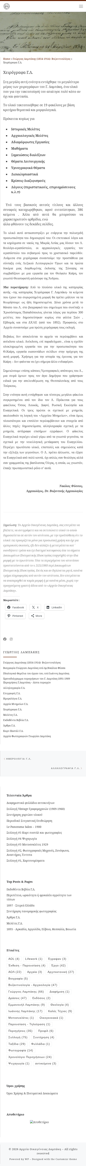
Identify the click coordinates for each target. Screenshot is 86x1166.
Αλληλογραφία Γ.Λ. (14, 688)
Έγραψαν (57, 958)
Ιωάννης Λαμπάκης (25, 1011)
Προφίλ (46, 1030)
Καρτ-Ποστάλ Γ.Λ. (13, 731)
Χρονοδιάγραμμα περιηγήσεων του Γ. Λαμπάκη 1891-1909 (36, 678)
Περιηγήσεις (20, 1030)
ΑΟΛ (15, 971)
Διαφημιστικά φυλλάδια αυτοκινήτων (31, 803)
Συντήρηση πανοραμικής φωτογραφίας (31, 911)
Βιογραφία (18, 978)
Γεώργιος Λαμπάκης (26, 991)
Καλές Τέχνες (60, 1011)
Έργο (58, 965)
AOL (14, 958)
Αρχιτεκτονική (61, 971)
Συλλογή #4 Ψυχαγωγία (22, 839)
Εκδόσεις (41, 998)
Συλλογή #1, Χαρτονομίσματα (25, 860)
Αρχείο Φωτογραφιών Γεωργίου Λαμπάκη (27, 736)
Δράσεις (17, 998)
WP (27, 1159)
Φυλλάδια (40, 1043)
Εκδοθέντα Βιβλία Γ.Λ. (16, 720)
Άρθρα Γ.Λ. (9, 725)
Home (6, 59)
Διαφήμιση (60, 991)
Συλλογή (18, 1037)
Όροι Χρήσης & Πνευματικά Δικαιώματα (32, 1093)
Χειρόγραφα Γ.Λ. (12, 709)
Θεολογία (60, 1004)
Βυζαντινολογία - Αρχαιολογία (32, 985)
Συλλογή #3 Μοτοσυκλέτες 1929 (27, 844)
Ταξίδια (17, 1043)
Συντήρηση (43, 1037)
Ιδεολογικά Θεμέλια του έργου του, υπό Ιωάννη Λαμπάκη (36, 673)
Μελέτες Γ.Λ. (10, 715)
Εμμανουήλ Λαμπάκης (26, 1004)
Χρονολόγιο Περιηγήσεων (30, 1057)
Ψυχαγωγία (19, 1063)
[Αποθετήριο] (39, 1122)
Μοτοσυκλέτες (21, 1017)
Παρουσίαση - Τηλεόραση (29, 1024)
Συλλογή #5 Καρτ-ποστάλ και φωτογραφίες (34, 832)
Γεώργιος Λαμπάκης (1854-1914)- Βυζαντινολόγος (41, 59)
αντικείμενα (45, 1063)
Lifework (34, 958)
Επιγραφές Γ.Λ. (11, 693)
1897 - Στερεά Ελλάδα (20, 905)
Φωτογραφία (20, 1050)
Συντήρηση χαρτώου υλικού (24, 815)
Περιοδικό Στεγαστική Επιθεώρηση (29, 821)
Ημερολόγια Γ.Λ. (12, 698)
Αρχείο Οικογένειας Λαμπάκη (40, 1149)
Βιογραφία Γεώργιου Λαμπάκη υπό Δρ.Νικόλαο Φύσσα (34, 668)
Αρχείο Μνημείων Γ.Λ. (15, 704)
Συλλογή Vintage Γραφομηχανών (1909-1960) (36, 809)
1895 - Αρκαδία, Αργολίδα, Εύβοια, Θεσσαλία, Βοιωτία (41, 929)
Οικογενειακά (51, 1017)
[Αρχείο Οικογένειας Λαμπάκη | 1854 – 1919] (6, 5)
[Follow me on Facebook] (4, 639)
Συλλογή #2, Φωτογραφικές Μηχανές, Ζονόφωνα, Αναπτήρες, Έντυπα (38, 853)
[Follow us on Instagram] (11, 639)
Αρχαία (34, 971)
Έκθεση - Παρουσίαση (27, 965)
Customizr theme (66, 1159)
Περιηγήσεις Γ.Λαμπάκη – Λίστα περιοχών (27, 682)
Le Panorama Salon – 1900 (24, 827)
